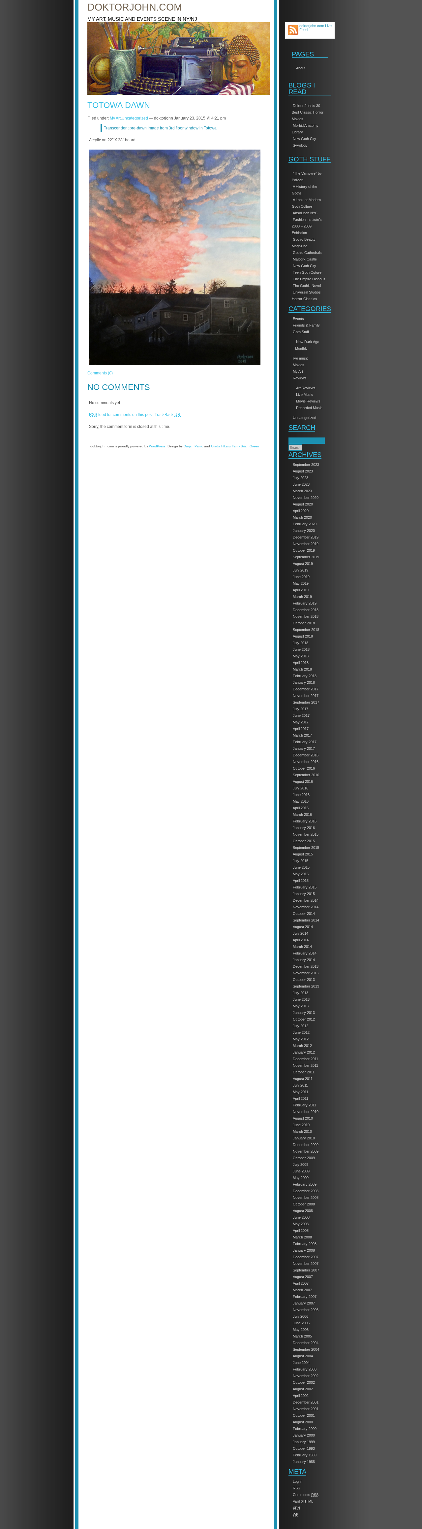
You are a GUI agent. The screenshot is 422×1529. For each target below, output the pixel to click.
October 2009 (304, 1158)
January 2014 (304, 960)
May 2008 (301, 1224)
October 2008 (304, 1204)
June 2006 (301, 1323)
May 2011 (300, 1092)
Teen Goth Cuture (307, 272)
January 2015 (304, 894)
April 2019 (301, 590)
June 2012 (301, 1032)
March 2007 (302, 1290)
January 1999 (304, 1442)
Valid (303, 1501)
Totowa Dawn (118, 105)
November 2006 (305, 1310)
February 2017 (304, 742)
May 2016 (301, 801)
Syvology (300, 145)
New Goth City (304, 139)
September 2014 (306, 920)
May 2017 (301, 722)
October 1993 (304, 1448)
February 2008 (304, 1244)
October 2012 (304, 1019)
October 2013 (304, 980)
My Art (298, 371)
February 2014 (304, 953)
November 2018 (305, 616)
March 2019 (302, 597)
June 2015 (301, 867)
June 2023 (301, 484)
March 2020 (302, 517)
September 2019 (306, 557)
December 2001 (305, 1402)
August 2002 (303, 1389)
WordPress (157, 446)
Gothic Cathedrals (307, 253)
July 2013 (300, 993)
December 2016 (305, 755)
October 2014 (304, 914)
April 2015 (301, 881)
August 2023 (303, 471)
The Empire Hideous (309, 279)
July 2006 (300, 1316)
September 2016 (306, 775)
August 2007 (303, 1277)
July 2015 (300, 861)
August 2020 (303, 504)
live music (301, 358)
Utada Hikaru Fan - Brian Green (235, 446)
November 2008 (305, 1197)
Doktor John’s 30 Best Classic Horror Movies (307, 112)
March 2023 (302, 491)
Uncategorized (304, 418)
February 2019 (304, 603)
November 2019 (305, 544)
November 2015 (305, 834)
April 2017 (301, 729)
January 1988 (304, 1462)
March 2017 (302, 735)
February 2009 (304, 1184)
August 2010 (303, 1118)
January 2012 (304, 1052)
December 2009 (305, 1145)
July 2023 (300, 478)
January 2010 (304, 1138)
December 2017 (305, 689)
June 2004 (301, 1363)
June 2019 (301, 577)
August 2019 (303, 564)
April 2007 (301, 1283)
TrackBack (168, 414)
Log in (297, 1481)
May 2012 (301, 1039)
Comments (305, 1495)
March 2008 (302, 1237)
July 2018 (300, 643)
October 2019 (304, 550)
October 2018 (304, 623)
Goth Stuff (301, 332)
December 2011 (305, 1059)
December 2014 (305, 900)
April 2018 (301, 663)
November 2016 (305, 762)
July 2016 (300, 788)
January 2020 (304, 531)
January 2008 (304, 1250)
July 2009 (300, 1164)
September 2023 (306, 465)
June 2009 (301, 1171)
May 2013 (301, 1006)
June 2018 (301, 649)
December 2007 (305, 1257)
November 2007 (305, 1264)
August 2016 (303, 781)
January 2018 (304, 682)
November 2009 (305, 1151)
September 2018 (306, 630)
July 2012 (300, 1026)
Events (298, 319)
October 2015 (304, 841)
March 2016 (302, 815)
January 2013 (304, 1013)
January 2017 (304, 748)
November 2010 (305, 1112)
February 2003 (304, 1369)
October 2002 (304, 1382)
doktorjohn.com (134, 7)
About (300, 68)
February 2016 (304, 821)
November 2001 (305, 1409)
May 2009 (301, 1178)
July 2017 (300, 709)
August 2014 (303, 927)
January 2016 (304, 828)
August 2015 (303, 854)
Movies (298, 365)
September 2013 (306, 986)
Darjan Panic (193, 446)
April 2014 (301, 940)
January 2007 (304, 1303)
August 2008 (303, 1211)
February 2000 (304, 1429)
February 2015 (304, 887)
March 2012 (302, 1046)
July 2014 (300, 933)
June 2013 (301, 999)
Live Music (304, 395)
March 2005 (302, 1336)
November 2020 (305, 498)
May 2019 (301, 583)
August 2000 (303, 1422)
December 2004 (305, 1343)
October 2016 (304, 768)
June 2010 (301, 1125)
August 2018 (303, 636)
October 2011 (304, 1072)
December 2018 (305, 610)
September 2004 (306, 1349)
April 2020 (301, 511)
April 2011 (300, 1098)
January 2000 (304, 1435)
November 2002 (305, 1376)
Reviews (300, 378)
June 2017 (301, 715)
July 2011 (300, 1085)
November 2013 (305, 973)
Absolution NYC (305, 213)
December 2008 (305, 1191)
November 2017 (305, 696)
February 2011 (304, 1105)
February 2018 (304, 676)
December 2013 (305, 966)
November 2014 (305, 907)
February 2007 (304, 1297)
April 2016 (301, 808)
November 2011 (305, 1065)
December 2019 (305, 537)
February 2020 (304, 524)
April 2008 (301, 1231)
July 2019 (300, 570)
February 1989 (304, 1455)
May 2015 (301, 874)
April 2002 (301, 1396)
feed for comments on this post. (121, 414)
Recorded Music (309, 408)
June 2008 (301, 1217)
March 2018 (302, 669)
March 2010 (302, 1131)
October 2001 (304, 1415)
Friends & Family (306, 325)
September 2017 (306, 702)
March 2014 (302, 947)
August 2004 (303, 1356)
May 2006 (301, 1330)
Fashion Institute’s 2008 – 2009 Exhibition (307, 226)
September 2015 (306, 848)
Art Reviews (306, 388)
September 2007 (306, 1270)
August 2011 (303, 1079)
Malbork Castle (305, 259)
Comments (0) (100, 373)
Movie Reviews (308, 401)
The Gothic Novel (307, 286)
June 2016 (301, 795)
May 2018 (301, 656)
